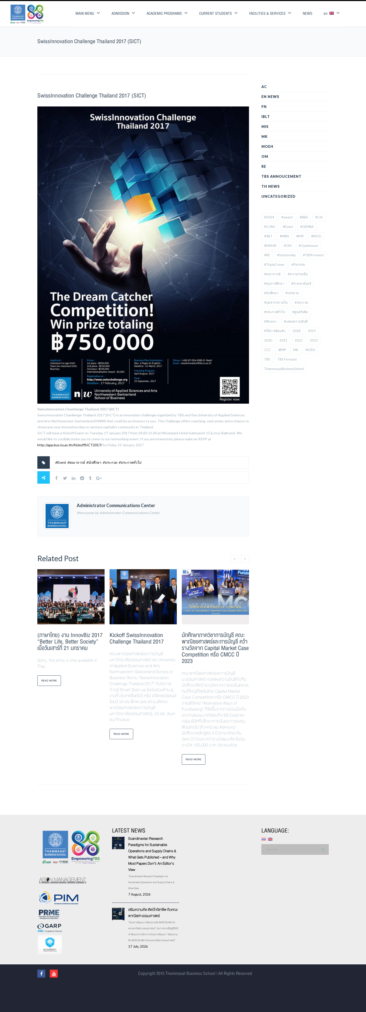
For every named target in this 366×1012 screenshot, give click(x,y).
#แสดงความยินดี (295, 321)
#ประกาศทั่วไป (130, 462)
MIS (265, 126)
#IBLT (268, 236)
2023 (314, 340)
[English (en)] (270, 838)
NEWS (307, 13)
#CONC (270, 227)
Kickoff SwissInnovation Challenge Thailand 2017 (137, 638)
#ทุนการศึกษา (274, 283)
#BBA (304, 217)
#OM (288, 246)
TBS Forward (287, 359)
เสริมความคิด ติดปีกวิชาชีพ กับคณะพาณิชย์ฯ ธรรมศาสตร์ (153, 913)
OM (264, 156)
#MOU (316, 236)
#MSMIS (270, 246)
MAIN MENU (84, 13)
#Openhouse (308, 246)
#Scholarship (286, 255)
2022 (299, 340)
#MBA (284, 236)
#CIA (319, 217)
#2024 (269, 217)
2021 (283, 340)
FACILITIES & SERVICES (267, 13)
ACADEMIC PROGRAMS (164, 13)
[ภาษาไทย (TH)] (263, 838)
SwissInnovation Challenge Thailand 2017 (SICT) (91, 95)
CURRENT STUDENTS (215, 13)
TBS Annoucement (281, 176)
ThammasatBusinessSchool (284, 369)
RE (263, 166)
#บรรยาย (292, 293)
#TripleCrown (274, 265)
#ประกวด (110, 462)
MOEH (267, 146)
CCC (267, 350)
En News (270, 96)
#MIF (300, 236)
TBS (267, 359)
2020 (268, 340)
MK (264, 136)
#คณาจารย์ (76, 462)
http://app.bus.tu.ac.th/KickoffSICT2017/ (69, 445)
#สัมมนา (270, 321)
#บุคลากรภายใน (276, 302)
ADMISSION (120, 13)
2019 (312, 331)
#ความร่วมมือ (298, 274)
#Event (60, 462)
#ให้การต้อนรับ (274, 331)
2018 (297, 331)
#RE (267, 255)
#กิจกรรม (298, 265)
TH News (270, 186)
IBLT (265, 116)
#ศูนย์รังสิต (300, 312)
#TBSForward (313, 255)
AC (264, 87)
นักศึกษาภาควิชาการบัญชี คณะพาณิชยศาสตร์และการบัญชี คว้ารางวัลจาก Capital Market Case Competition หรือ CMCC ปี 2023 (215, 648)
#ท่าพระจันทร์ (301, 283)
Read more (49, 680)
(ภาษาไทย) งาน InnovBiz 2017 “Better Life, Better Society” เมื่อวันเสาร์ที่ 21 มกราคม (70, 641)
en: (326, 13)
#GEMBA (307, 227)
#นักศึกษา (93, 462)
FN (264, 106)
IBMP (282, 350)
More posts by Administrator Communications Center (118, 513)
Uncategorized (278, 196)
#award (287, 217)
